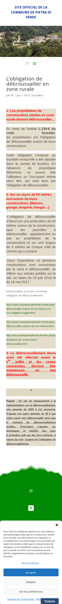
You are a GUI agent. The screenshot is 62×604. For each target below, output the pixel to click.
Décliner (31, 582)
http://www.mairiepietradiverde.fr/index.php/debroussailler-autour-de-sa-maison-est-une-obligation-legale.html (30, 309)
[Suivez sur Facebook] (31, 508)
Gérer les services (30, 562)
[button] (57, 525)
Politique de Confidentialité (21, 599)
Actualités (37, 95)
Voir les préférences (31, 591)
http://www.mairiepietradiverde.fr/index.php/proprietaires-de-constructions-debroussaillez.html (31, 339)
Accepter (31, 572)
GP (12, 95)
